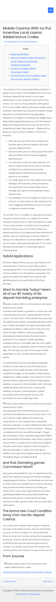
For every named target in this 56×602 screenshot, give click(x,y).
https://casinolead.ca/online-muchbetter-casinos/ (27, 572)
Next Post (49, 581)
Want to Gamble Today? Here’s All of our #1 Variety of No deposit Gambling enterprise (28, 61)
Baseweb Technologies (29, 594)
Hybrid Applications (20, 54)
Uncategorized (11, 41)
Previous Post (8, 581)
